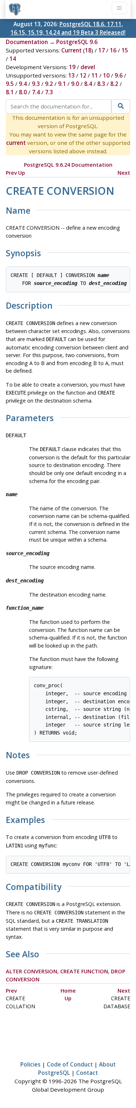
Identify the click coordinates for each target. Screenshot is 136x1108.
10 (106, 75)
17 (101, 50)
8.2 (114, 83)
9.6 (119, 75)
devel (88, 67)
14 (12, 58)
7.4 (36, 92)
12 (83, 75)
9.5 (10, 83)
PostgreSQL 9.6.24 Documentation (68, 164)
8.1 (10, 92)
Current (71, 50)
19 (72, 67)
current (16, 142)
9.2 (49, 83)
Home (68, 990)
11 (94, 75)
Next (124, 172)
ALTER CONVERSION (31, 971)
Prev (11, 172)
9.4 (23, 83)
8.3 (101, 83)
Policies (30, 1064)
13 (71, 75)
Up (21, 172)
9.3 (36, 83)
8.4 (88, 83)
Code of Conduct (70, 1064)
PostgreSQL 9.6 (77, 41)
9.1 (62, 83)
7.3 (49, 92)
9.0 (75, 83)
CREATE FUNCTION (84, 971)
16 (113, 50)
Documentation (27, 41)
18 (88, 50)
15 (124, 50)
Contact (87, 1072)
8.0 (23, 92)
